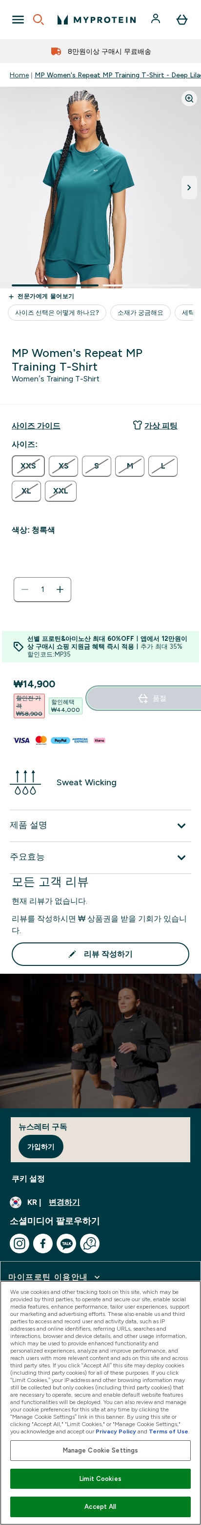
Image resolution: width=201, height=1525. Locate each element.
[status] (42, 589)
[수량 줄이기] (25, 589)
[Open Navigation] (18, 19)
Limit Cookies (100, 1478)
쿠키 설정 (28, 1178)
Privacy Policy (116, 1431)
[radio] (28, 466)
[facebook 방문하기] (43, 1243)
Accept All (100, 1506)
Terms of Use (168, 1431)
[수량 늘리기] (60, 589)
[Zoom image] (189, 98)
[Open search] (38, 19)
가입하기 (41, 1146)
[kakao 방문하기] (66, 1243)
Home (19, 75)
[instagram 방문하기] (19, 1243)
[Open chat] (90, 1243)
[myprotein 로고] (97, 19)
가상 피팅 (161, 426)
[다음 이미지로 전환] (189, 187)
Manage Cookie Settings (101, 1450)
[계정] (156, 19)
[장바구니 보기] (182, 19)
